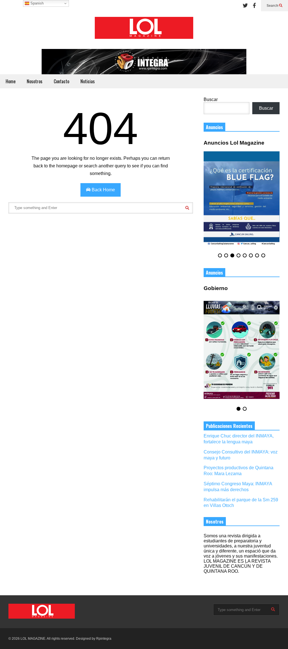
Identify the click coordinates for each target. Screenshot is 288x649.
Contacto (61, 81)
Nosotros (34, 81)
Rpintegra (103, 639)
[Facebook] (254, 5)
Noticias (87, 81)
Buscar (211, 99)
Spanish (36, 3)
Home (10, 81)
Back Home (103, 189)
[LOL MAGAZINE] (144, 30)
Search (273, 6)
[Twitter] (245, 5)
